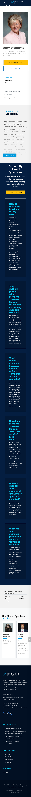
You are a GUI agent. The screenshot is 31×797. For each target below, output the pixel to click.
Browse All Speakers (10, 744)
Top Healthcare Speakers (11, 741)
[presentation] (29, 639)
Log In (6, 772)
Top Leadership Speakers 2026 (13, 736)
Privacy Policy (9, 790)
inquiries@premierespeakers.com (17, 707)
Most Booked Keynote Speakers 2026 (15, 731)
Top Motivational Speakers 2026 (13, 733)
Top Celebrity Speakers (11, 738)
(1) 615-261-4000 (13, 703)
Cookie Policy (19, 790)
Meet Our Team (8, 757)
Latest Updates (8, 759)
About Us (7, 754)
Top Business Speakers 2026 (12, 728)
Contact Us (7, 762)
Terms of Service (15, 792)
